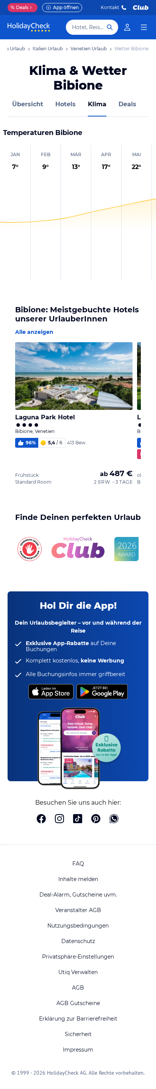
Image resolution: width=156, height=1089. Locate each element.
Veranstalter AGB (78, 910)
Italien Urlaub (48, 48)
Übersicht (27, 104)
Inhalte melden (78, 879)
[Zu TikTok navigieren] (78, 819)
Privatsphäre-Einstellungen (78, 956)
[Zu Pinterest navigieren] (96, 819)
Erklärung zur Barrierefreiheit (78, 1018)
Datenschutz (78, 941)
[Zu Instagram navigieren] (59, 819)
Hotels (65, 104)
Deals (19, 7)
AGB (78, 987)
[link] (127, 27)
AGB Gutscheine (78, 1003)
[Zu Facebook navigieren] (41, 819)
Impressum (78, 1049)
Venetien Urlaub (88, 48)
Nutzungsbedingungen (78, 925)
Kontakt (110, 7)
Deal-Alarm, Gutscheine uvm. (78, 894)
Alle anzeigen (34, 332)
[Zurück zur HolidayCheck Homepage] (29, 27)
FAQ (78, 863)
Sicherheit (78, 1034)
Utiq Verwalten (78, 972)
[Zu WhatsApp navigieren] (114, 819)
